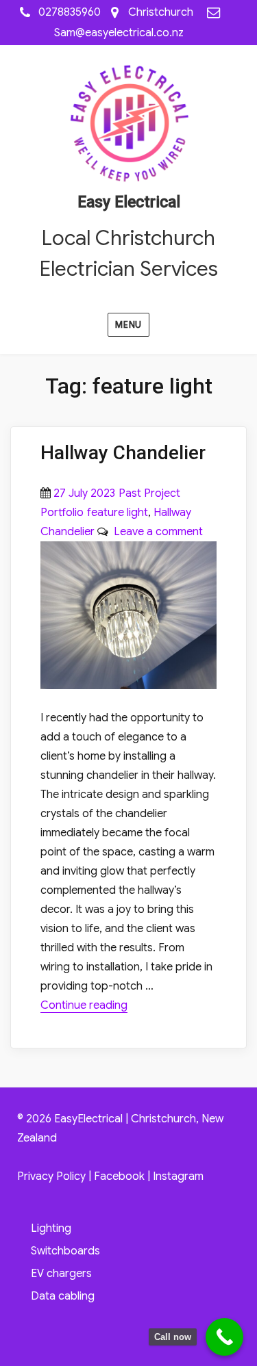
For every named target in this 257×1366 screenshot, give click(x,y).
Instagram (178, 1176)
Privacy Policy (51, 1176)
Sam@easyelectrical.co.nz (119, 33)
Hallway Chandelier (123, 452)
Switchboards (65, 1251)
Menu (128, 325)
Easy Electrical (128, 202)
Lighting (51, 1228)
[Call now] (224, 1337)
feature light (117, 512)
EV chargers (61, 1273)
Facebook (119, 1176)
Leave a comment (155, 532)
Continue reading (83, 1005)
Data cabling (63, 1296)
